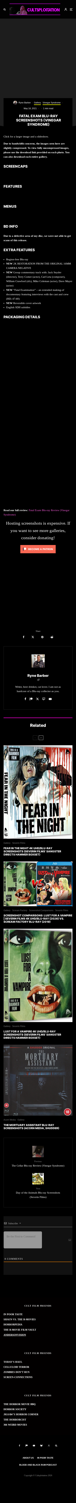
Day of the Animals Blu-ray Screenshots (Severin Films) (38, 1192)
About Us (28, 1458)
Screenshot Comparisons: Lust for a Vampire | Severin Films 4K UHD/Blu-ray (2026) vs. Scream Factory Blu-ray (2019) (38, 918)
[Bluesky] (41, 1445)
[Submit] (52, 637)
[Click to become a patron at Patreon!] (38, 554)
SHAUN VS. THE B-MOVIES (20, 1319)
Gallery (37, 102)
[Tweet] (32, 637)
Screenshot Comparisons (41, 910)
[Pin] (42, 637)
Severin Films (18, 843)
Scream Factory (19, 910)
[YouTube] (34, 1445)
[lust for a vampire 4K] (38, 975)
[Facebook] (19, 1445)
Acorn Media (10, 1120)
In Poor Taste (45, 1458)
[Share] (23, 637)
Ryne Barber (25, 102)
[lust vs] (38, 883)
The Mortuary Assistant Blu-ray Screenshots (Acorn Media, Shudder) (31, 1127)
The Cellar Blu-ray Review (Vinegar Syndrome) (38, 1163)
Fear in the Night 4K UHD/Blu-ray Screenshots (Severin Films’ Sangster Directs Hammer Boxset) (32, 851)
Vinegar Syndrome (52, 102)
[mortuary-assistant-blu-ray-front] (38, 1080)
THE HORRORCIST (15, 1419)
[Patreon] (26, 1445)
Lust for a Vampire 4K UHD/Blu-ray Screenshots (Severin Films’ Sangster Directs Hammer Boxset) (32, 1034)
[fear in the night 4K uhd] (38, 792)
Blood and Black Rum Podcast (38, 1465)
